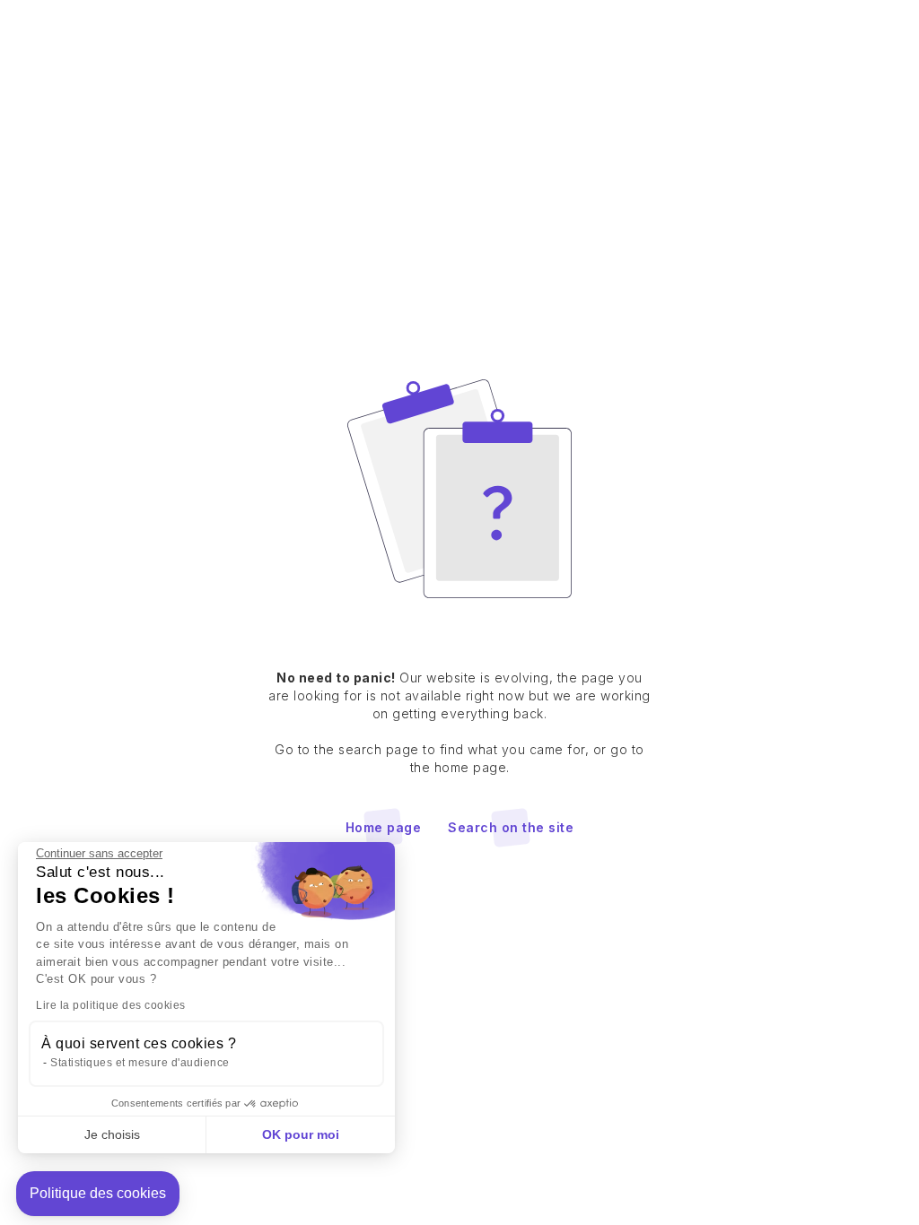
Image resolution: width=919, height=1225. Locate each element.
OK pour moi (300, 1134)
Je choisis (112, 1134)
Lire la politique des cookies (111, 1005)
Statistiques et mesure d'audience (140, 1062)
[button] (97, 1193)
